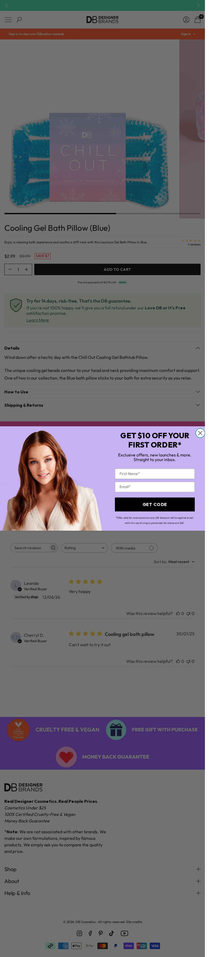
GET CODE (154, 504)
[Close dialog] (200, 433)
